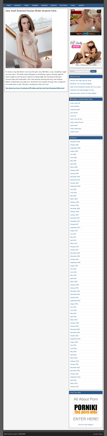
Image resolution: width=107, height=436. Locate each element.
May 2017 (73, 237)
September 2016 (75, 262)
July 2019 (73, 189)
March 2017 (73, 243)
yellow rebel (73, 125)
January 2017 (74, 250)
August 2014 (74, 342)
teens (73, 5)
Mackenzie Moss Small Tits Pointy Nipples (83, 93)
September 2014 (75, 339)
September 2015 (75, 300)
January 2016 (74, 288)
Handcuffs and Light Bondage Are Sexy (82, 90)
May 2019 (73, 196)
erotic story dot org (76, 119)
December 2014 (75, 329)
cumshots (44, 5)
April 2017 (73, 240)
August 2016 (74, 266)
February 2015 (74, 323)
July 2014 (73, 345)
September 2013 (75, 377)
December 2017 (75, 218)
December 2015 (75, 291)
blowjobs (35, 5)
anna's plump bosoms (76, 122)
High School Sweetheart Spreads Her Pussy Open (85, 87)
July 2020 (73, 154)
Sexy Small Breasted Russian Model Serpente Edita (31, 10)
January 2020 (74, 173)
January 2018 (74, 215)
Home (9, 5)
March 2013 (73, 383)
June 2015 (73, 310)
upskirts (81, 5)
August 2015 (74, 304)
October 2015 (74, 297)
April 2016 (73, 278)
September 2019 (75, 186)
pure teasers (74, 112)
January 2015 (74, 326)
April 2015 (73, 316)
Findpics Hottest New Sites (82, 99)
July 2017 (73, 234)
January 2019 (74, 205)
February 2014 (74, 361)
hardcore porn (74, 132)
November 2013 (75, 370)
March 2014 (73, 358)
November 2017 (75, 221)
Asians (26, 5)
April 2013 (73, 380)
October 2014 (74, 336)
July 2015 (73, 307)
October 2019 (74, 183)
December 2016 (75, 253)
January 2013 (74, 386)
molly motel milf (75, 103)
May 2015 (73, 313)
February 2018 (74, 211)
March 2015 (73, 320)
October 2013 (74, 374)
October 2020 (74, 145)
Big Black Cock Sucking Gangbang (81, 83)
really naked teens (75, 128)
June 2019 (73, 192)
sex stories (63, 5)
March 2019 (73, 199)
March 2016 (73, 281)
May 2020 (73, 161)
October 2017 (74, 224)
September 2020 (75, 148)
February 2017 (74, 246)
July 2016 (73, 269)
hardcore (54, 5)
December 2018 (75, 208)
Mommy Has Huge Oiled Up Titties (80, 80)
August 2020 (74, 151)
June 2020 (73, 157)
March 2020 (73, 167)
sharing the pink (75, 109)
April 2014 (73, 355)
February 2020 (74, 170)
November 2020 (75, 141)
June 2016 (73, 272)
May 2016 (73, 275)
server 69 (73, 116)
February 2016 (74, 285)
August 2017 (74, 231)
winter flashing (74, 106)
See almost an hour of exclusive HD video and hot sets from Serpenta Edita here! (35, 88)
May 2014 (73, 351)
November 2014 (75, 332)
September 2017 (75, 227)
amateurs (18, 5)
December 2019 (75, 176)
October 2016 (74, 259)
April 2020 (73, 164)
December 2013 (75, 367)
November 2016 (75, 256)
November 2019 (75, 180)
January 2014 (74, 364)
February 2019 (74, 202)
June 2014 (73, 348)
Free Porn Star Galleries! (85, 424)
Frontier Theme (98, 434)
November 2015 (75, 294)
